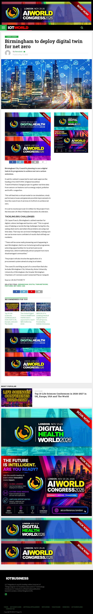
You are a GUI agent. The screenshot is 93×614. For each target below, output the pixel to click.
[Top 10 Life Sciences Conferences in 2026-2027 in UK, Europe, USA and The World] (12, 310)
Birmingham (23, 284)
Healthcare (56, 607)
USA (23, 286)
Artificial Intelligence (31, 607)
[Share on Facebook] (12, 161)
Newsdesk (18, 51)
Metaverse (46, 607)
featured (9, 286)
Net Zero (17, 286)
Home (6, 607)
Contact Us (10, 609)
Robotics (66, 607)
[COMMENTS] (42, 161)
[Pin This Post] (27, 161)
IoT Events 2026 (15, 607)
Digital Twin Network (38, 284)
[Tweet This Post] (20, 161)
